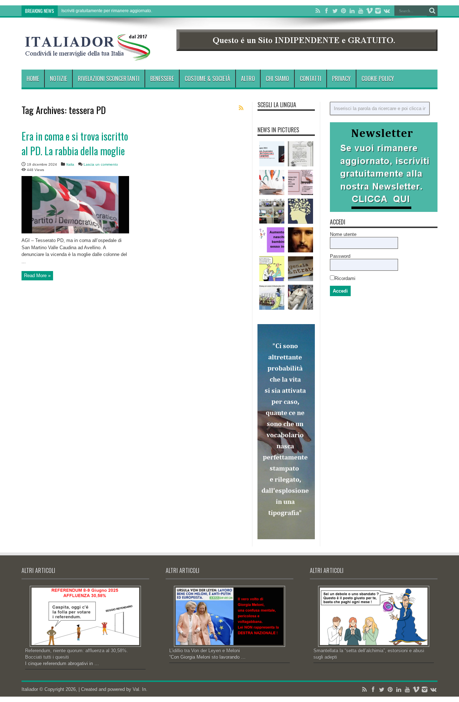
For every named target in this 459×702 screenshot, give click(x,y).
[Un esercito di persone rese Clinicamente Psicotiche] (300, 211)
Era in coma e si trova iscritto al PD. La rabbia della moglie (75, 143)
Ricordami (345, 278)
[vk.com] (386, 10)
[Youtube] (360, 10)
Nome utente (343, 234)
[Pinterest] (343, 10)
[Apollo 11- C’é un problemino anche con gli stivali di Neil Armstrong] (300, 297)
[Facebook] (326, 10)
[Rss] (317, 10)
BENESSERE (162, 78)
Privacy (341, 78)
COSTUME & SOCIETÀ (207, 78)
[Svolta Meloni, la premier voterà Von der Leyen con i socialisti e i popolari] (271, 153)
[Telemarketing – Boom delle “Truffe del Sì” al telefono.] (271, 211)
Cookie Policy (377, 78)
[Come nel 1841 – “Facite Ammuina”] (300, 153)
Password (340, 256)
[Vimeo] (369, 10)
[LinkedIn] (352, 10)
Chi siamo (277, 78)
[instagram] (378, 10)
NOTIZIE (58, 78)
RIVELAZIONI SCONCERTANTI (108, 78)
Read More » (37, 275)
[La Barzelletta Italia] (271, 268)
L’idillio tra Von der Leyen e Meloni (204, 650)
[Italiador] (88, 55)
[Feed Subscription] (241, 108)
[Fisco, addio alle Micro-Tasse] (300, 268)
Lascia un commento (101, 164)
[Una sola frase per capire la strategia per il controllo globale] (300, 182)
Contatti (310, 78)
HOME (33, 78)
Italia (70, 164)
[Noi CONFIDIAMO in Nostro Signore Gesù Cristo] (300, 239)
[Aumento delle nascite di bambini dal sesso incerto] (271, 239)
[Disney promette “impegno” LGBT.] (271, 297)
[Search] (432, 10)
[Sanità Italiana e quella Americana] (271, 182)
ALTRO (248, 78)
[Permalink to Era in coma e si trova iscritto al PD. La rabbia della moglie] (75, 231)
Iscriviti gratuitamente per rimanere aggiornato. (106, 10)
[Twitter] (335, 10)
